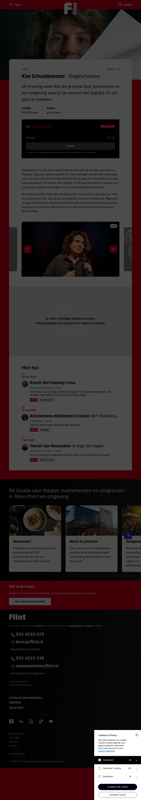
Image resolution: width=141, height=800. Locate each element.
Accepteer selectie (117, 795)
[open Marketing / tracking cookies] (136, 768)
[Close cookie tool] (136, 734)
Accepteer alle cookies (117, 787)
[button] (115, 760)
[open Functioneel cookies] (136, 760)
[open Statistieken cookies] (136, 776)
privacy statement (106, 751)
